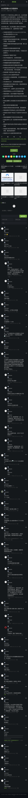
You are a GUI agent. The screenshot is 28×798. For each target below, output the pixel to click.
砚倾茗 (5, 788)
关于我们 (17, 794)
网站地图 (13, 794)
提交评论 (23, 216)
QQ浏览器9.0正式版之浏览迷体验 (21, 167)
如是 (5, 694)
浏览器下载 (3, 5)
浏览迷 (14, 2)
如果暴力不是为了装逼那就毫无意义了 (11, 740)
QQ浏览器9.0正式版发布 (9, 9)
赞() (14, 150)
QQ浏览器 (9, 161)
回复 (19, 236)
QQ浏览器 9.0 (17, 161)
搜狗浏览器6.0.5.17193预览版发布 (7, 167)
